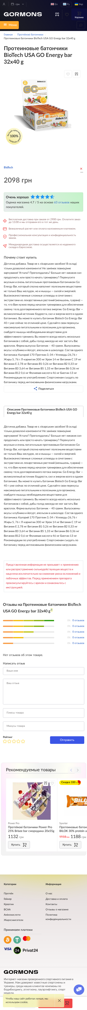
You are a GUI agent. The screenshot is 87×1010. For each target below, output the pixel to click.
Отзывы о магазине (57, 909)
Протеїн (8, 893)
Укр (80, 4)
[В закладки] (68, 74)
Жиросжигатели (13, 920)
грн (17, 4)
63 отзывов (61, 202)
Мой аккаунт (4, 4)
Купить (15, 844)
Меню (13, 25)
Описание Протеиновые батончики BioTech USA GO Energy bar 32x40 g (42, 411)
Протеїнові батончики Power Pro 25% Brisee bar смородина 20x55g (31, 829)
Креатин (9, 904)
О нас (49, 893)
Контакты (51, 904)
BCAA (7, 909)
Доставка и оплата (57, 899)
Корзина (79, 17)
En (56, 4)
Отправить (67, 740)
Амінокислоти (12, 915)
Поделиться (46, 389)
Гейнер (8, 899)
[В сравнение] (76, 74)
